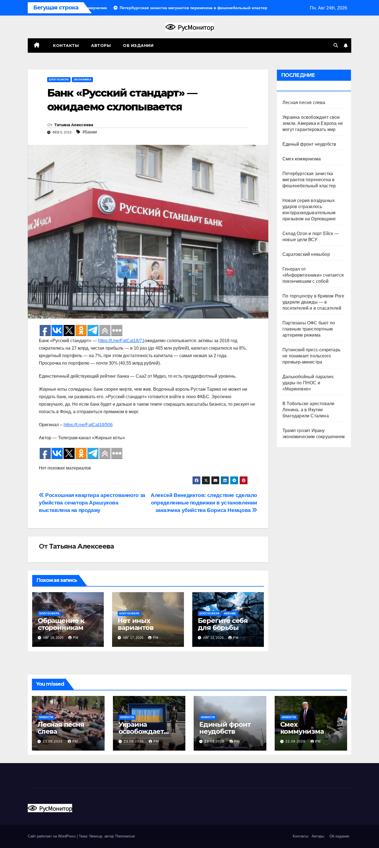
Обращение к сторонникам (61, 624)
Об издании (138, 45)
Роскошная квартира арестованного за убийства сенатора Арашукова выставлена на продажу (92, 502)
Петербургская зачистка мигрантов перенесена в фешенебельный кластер (309, 179)
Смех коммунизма (301, 159)
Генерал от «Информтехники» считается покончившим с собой (313, 275)
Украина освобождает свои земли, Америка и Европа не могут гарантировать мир (312, 123)
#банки (89, 132)
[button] (335, 45)
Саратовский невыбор (306, 254)
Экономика (82, 79)
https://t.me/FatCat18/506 (88, 424)
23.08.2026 (53, 741)
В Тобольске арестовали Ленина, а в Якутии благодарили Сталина (308, 409)
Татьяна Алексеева (73, 124)
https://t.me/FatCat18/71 (121, 340)
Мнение (230, 613)
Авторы (101, 45)
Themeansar (125, 836)
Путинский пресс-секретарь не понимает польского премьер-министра (311, 355)
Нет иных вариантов (135, 624)
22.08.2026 (296, 741)
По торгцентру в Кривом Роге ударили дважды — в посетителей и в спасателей (313, 302)
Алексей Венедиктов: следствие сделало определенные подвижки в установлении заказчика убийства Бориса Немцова (204, 502)
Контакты (65, 45)
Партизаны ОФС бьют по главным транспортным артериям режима (308, 328)
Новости (46, 717)
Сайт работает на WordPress (52, 836)
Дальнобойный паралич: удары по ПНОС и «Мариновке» (308, 382)
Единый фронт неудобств (309, 144)
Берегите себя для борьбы (223, 624)
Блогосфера (59, 79)
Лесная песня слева (303, 102)
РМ (76, 638)
